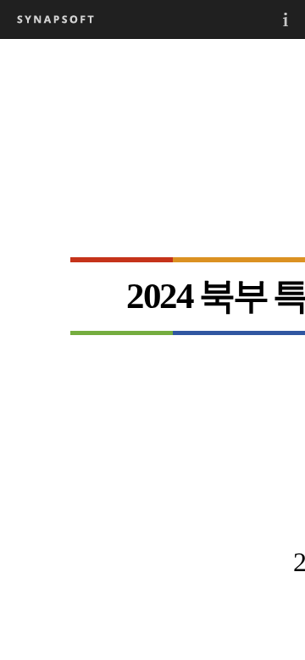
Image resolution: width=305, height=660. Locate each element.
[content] (152, 349)
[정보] (285, 19)
